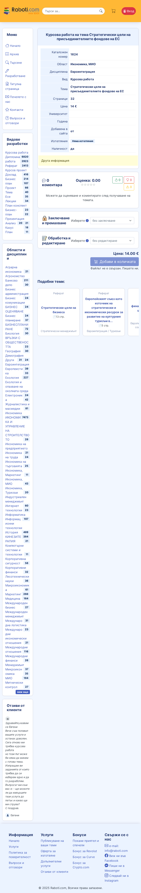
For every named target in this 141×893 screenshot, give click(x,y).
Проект (10, 188)
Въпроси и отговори (15, 120)
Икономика (13, 413)
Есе (7, 196)
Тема (8, 192)
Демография (14, 355)
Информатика (15, 514)
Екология (12, 377)
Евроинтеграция (17, 364)
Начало (15, 46)
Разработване (15, 76)
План (8, 232)
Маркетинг (13, 594)
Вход (130, 11)
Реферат (11, 166)
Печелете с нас (15, 99)
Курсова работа (16, 152)
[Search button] (101, 11)
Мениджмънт (14, 665)
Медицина (12, 598)
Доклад (10, 174)
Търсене (15, 62)
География (13, 351)
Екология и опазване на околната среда (16, 386)
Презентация (14, 219)
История (11, 532)
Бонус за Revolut (85, 851)
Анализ (10, 223)
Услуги (14, 846)
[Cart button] (113, 10)
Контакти (16, 110)
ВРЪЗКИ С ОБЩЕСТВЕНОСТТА (17, 342)
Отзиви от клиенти (54, 871)
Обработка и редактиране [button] (56, 240)
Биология (12, 333)
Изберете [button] (78, 220)
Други (9, 360)
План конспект (16, 205)
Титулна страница (13, 86)
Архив (14, 54)
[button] (56, 183)
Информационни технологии (13, 523)
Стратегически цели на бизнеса (58, 310)
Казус (9, 227)
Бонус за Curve (84, 857)
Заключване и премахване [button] (56, 220)
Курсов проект (16, 170)
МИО (8, 678)
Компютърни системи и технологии (14, 550)
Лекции (10, 201)
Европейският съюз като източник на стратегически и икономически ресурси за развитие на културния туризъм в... (104, 310)
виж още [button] (22, 691)
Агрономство (15, 276)
